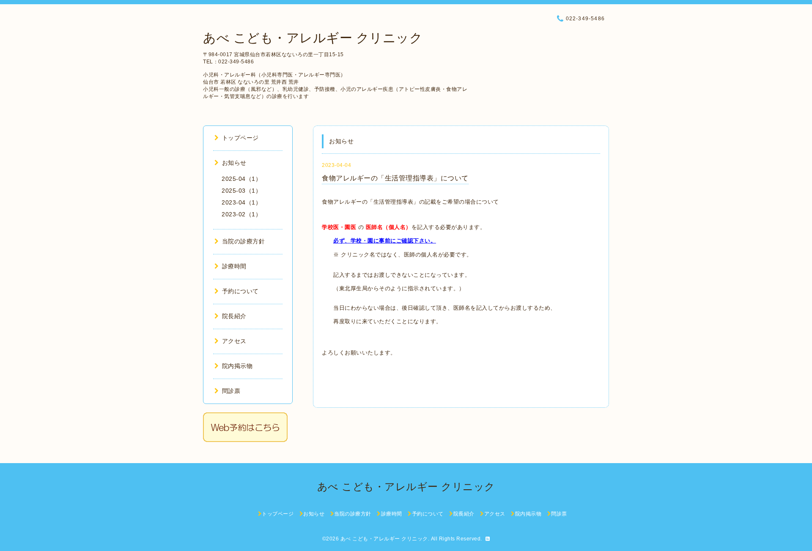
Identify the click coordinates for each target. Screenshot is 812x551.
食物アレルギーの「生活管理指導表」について (395, 178)
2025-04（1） (241, 178)
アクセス (234, 341)
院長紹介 (234, 316)
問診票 (231, 390)
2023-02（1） (241, 214)
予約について (240, 291)
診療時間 (234, 266)
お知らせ (234, 162)
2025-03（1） (241, 190)
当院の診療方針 (243, 241)
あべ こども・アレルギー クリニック (312, 38)
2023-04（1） (241, 202)
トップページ (240, 137)
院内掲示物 (237, 366)
